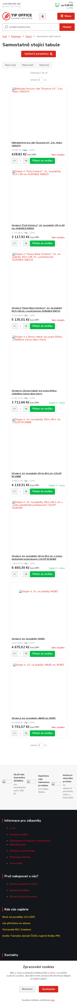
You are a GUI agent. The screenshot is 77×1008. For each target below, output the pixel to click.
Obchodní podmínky (20, 857)
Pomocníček (15, 863)
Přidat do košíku (42, 160)
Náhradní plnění (17, 844)
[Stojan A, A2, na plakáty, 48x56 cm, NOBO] (39, 689)
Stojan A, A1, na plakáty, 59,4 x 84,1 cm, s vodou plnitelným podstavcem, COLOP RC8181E (37, 558)
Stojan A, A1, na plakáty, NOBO (28, 638)
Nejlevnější (27, 65)
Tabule (28, 36)
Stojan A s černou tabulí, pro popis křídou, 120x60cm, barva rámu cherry (34, 392)
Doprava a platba (18, 834)
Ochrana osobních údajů (22, 850)
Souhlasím (48, 989)
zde (53, 1000)
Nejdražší (44, 65)
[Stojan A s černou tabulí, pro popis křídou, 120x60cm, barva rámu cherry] (39, 361)
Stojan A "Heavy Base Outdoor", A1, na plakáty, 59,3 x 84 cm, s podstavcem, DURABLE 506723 (37, 310)
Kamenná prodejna (19, 890)
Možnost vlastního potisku (23, 896)
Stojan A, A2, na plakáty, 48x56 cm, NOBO (34, 718)
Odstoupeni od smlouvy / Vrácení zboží (30, 840)
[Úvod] (17, 16)
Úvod (4, 36)
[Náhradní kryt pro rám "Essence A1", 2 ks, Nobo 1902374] (39, 113)
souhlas (51, 972)
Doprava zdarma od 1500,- (23, 884)
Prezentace (16, 36)
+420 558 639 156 (11, 4)
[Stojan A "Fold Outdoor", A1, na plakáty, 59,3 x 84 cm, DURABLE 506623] (39, 196)
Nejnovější (10, 65)
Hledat (67, 27)
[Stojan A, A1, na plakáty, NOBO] (39, 609)
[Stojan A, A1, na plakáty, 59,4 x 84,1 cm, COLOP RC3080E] (39, 444)
